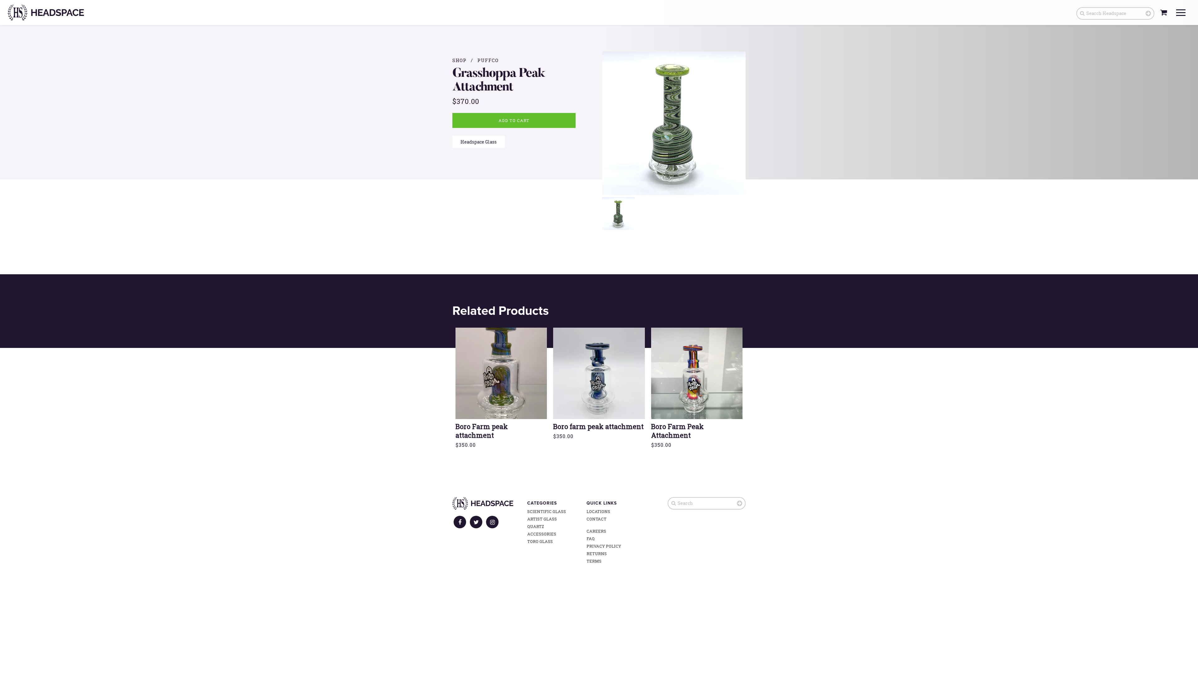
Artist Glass (542, 519)
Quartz (535, 526)
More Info (501, 386)
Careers (596, 531)
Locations (598, 511)
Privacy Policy (604, 546)
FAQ (591, 538)
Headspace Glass (478, 142)
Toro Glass (540, 541)
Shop (459, 60)
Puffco (488, 60)
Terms (594, 561)
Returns (597, 553)
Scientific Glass (546, 511)
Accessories (541, 534)
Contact (596, 519)
